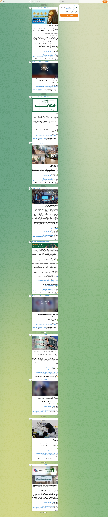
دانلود (105, 1)
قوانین (67, 18)
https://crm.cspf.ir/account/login (51, 285)
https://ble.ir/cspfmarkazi (49, 51)
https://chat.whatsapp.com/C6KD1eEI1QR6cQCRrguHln (47, 54)
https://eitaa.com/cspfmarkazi (48, 55)
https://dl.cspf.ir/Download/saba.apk (50, 283)
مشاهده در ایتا (70, 15)
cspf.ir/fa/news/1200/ (53, 229)
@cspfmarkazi (69, 8)
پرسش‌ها (63, 18)
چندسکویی (74, 18)
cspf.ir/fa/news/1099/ (53, 49)
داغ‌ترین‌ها (70, 18)
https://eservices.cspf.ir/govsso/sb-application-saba (47, 280)
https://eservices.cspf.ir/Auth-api (39, 56)
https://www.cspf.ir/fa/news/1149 (51, 367)
